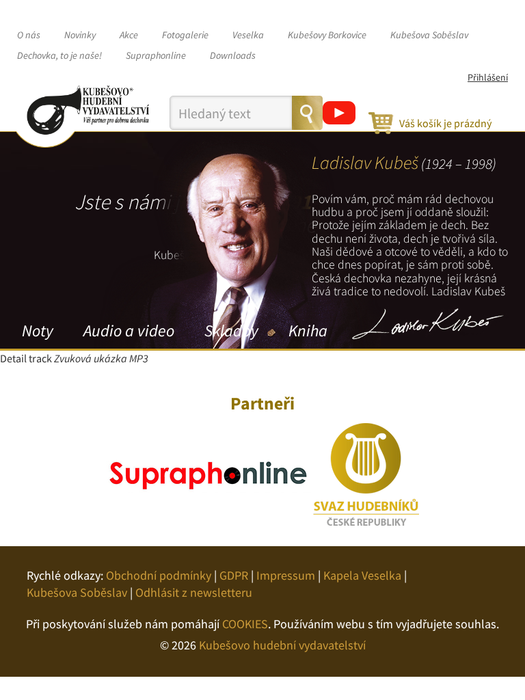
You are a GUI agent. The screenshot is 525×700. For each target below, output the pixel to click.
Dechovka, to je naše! (59, 55)
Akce (129, 35)
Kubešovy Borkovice (327, 35)
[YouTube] (339, 112)
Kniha (307, 330)
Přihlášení (488, 77)
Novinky (80, 35)
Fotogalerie (185, 35)
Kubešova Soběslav (429, 35)
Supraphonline (156, 55)
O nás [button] (28, 35)
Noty (37, 330)
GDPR (233, 575)
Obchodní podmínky (158, 575)
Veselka (248, 35)
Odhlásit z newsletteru (193, 592)
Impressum (285, 575)
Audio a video (128, 330)
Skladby (231, 330)
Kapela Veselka (362, 575)
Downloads (233, 55)
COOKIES (245, 624)
